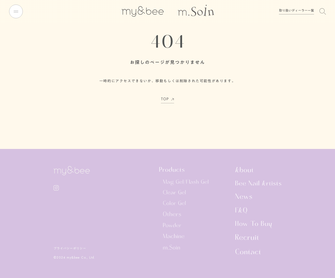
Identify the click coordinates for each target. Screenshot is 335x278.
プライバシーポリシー (70, 248)
